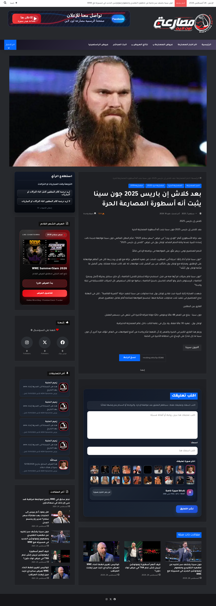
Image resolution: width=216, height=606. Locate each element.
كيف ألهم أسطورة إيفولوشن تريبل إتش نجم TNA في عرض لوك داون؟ (141, 3)
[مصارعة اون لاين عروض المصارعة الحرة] (183, 23)
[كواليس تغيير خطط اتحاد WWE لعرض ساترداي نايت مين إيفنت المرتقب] (101, 551)
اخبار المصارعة (183, 178)
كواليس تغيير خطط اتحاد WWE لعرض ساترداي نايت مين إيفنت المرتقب (102, 568)
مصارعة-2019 (136, 186)
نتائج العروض (140, 45)
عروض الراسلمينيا (98, 45)
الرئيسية (206, 45)
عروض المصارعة (164, 45)
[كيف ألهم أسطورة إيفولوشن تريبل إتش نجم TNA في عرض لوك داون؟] (142, 551)
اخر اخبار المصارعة (187, 45)
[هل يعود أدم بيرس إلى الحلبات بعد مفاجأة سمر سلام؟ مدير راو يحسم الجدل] (60, 517)
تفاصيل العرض (45, 293)
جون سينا (191, 347)
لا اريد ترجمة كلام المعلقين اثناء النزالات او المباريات (46, 201)
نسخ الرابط (129, 357)
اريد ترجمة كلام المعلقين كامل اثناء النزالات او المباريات (48, 193)
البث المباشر (120, 45)
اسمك (194, 443)
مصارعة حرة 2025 (155, 186)
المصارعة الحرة (175, 186)
